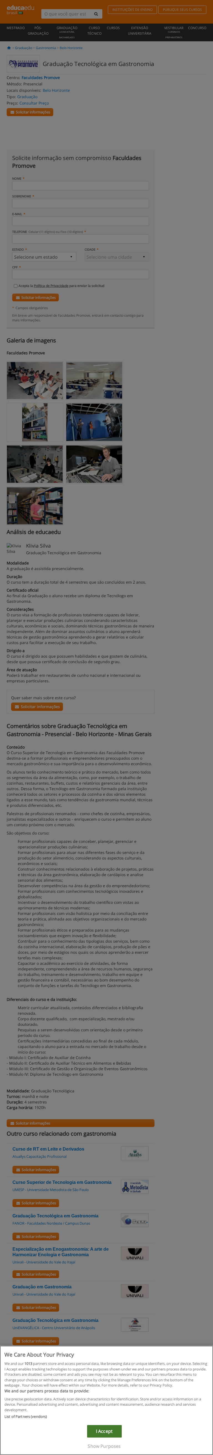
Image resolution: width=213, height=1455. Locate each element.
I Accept (104, 1431)
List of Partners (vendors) (25, 1416)
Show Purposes (104, 1446)
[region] (106, 1400)
